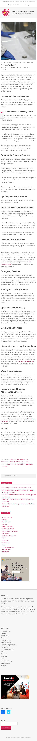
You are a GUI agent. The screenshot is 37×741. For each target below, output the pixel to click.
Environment (6, 522)
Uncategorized (6, 549)
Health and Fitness (8, 529)
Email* (3, 721)
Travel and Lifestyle (8, 547)
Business (5, 519)
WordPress (28, 737)
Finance (4, 524)
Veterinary (5, 552)
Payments (5, 540)
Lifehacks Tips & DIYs (9, 536)
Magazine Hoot (16, 737)
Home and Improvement (10, 531)
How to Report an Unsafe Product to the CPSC (16, 488)
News (4, 538)
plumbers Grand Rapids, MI (25, 361)
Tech (3, 545)
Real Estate (5, 542)
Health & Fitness (7, 526)
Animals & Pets (7, 517)
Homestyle (5, 533)
